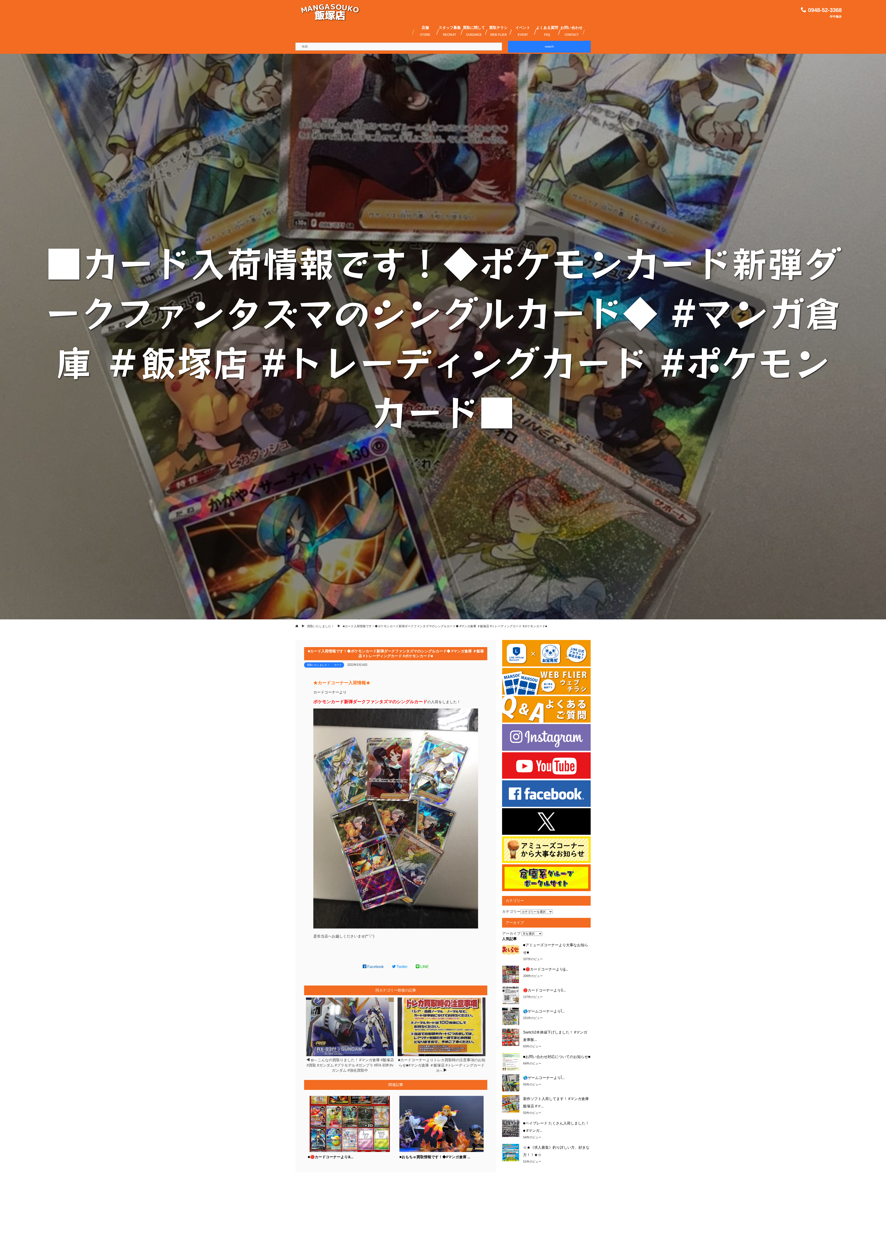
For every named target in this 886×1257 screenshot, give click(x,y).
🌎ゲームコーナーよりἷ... (544, 1011)
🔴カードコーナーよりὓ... (544, 990)
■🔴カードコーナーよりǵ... (545, 969)
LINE (424, 967)
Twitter (401, 967)
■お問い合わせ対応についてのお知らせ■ (556, 1057)
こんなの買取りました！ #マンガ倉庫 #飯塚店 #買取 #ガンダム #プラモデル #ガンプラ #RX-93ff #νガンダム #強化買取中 (350, 1065)
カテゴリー (511, 911)
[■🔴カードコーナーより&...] (350, 1151)
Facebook (375, 967)
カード (338, 664)
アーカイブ (511, 933)
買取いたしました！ (318, 664)
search (549, 46)
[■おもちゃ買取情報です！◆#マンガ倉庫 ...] (441, 1151)
